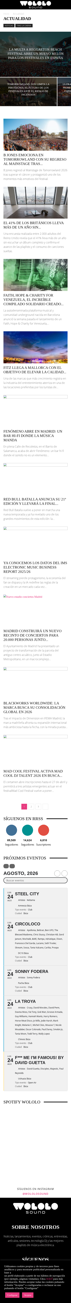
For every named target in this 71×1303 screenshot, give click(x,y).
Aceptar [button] (27, 1295)
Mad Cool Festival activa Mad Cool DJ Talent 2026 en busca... (33, 773)
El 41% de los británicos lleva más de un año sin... (33, 225)
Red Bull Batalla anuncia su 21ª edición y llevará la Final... (34, 501)
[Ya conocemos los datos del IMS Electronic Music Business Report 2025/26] (35, 543)
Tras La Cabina (24, 25)
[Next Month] (65, 873)
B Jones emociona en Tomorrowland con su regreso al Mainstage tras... (34, 159)
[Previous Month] (57, 873)
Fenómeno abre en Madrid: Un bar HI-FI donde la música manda (32, 435)
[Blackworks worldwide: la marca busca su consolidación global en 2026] (35, 683)
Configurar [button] (12, 1295)
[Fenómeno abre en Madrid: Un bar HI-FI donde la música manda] (35, 411)
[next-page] (45, 807)
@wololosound (36, 1193)
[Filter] (6, 866)
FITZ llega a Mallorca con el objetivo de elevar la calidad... (34, 370)
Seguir (11, 826)
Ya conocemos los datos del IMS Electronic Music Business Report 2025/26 (35, 567)
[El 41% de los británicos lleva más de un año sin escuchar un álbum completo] (35, 203)
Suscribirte (43, 826)
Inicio (6, 13)
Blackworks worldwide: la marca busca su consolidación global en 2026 (34, 707)
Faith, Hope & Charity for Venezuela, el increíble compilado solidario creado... (33, 299)
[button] (5, 4)
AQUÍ (49, 1278)
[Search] (66, 4)
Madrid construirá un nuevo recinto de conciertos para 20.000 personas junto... (32, 635)
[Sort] (12, 866)
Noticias (9, 25)
